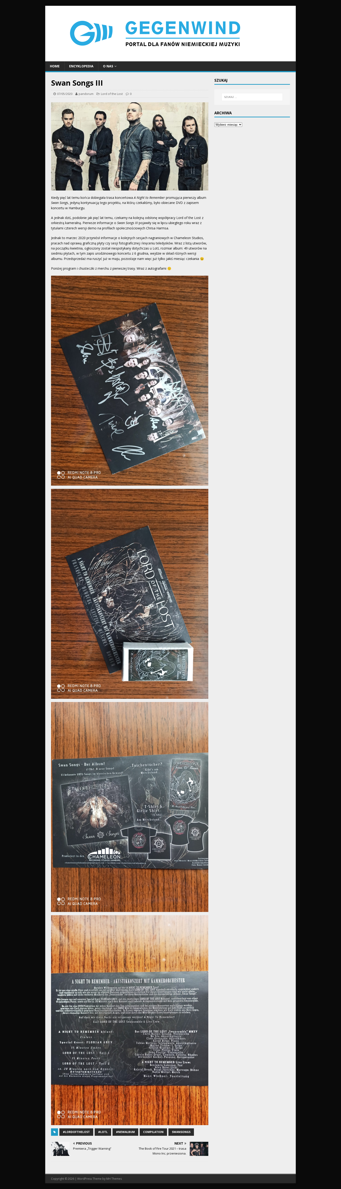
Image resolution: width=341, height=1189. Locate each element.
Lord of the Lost (112, 94)
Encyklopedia (81, 66)
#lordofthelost (76, 1132)
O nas (108, 66)
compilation (153, 1132)
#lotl (103, 1132)
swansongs (181, 1132)
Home (55, 66)
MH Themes (114, 1179)
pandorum (86, 94)
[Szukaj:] (252, 97)
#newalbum (125, 1132)
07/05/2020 (64, 94)
